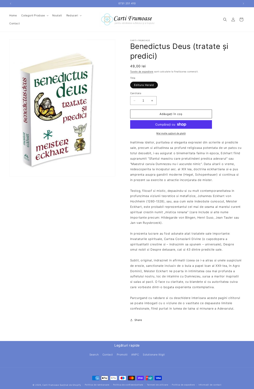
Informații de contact (210, 384)
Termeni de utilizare (157, 384)
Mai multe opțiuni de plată (171, 133)
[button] (34, 15)
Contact (107, 354)
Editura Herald (144, 85)
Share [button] (138, 319)
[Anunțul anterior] (11, 3)
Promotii (122, 354)
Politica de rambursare (97, 384)
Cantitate (136, 93)
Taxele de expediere (141, 71)
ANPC (135, 354)
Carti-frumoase (50, 385)
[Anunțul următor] (243, 3)
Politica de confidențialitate (128, 384)
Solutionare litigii (154, 354)
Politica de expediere (183, 384)
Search (94, 354)
